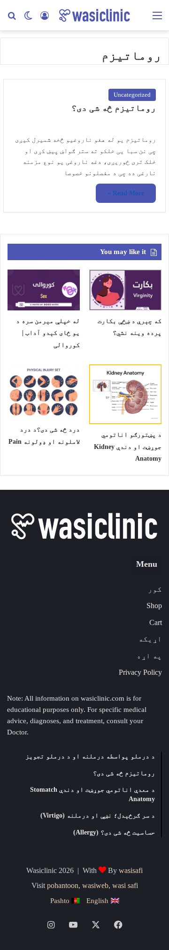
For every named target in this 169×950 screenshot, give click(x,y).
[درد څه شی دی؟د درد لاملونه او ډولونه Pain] (44, 391)
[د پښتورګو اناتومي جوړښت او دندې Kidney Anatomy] (125, 394)
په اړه (149, 656)
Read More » (126, 193)
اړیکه (150, 639)
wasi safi (125, 885)
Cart (155, 622)
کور (155, 589)
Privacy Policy (140, 672)
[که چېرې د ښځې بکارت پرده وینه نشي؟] (125, 290)
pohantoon (62, 885)
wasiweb (95, 885)
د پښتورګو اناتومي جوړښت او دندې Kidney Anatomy (127, 446)
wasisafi (131, 870)
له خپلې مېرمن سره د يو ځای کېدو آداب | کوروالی (48, 332)
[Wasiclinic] (93, 15)
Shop (154, 606)
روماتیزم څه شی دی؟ (113, 108)
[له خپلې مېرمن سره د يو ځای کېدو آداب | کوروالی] (44, 290)
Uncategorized (132, 94)
